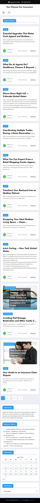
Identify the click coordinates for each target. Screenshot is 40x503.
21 (26, 471)
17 (5, 471)
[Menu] (3, 13)
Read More (33, 51)
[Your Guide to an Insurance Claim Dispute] (20, 353)
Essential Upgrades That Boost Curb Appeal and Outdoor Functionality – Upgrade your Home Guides (18, 35)
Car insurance (7, 313)
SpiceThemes (32, 500)
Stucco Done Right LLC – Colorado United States (16, 95)
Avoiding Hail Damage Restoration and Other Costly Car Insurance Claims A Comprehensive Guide (20, 319)
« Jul (3, 479)
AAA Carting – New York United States (20, 250)
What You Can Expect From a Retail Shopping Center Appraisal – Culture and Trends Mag (20, 161)
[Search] (9, 12)
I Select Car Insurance (10, 51)
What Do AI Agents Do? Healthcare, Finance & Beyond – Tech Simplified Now (19, 66)
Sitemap (20, 500)
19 (15, 471)
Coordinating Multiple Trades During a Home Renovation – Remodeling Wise (18, 132)
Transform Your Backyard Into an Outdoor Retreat (19, 192)
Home (5, 29)
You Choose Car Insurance (19, 6)
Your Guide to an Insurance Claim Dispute (20, 374)
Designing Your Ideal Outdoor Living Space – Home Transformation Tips (18, 221)
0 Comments (23, 51)
